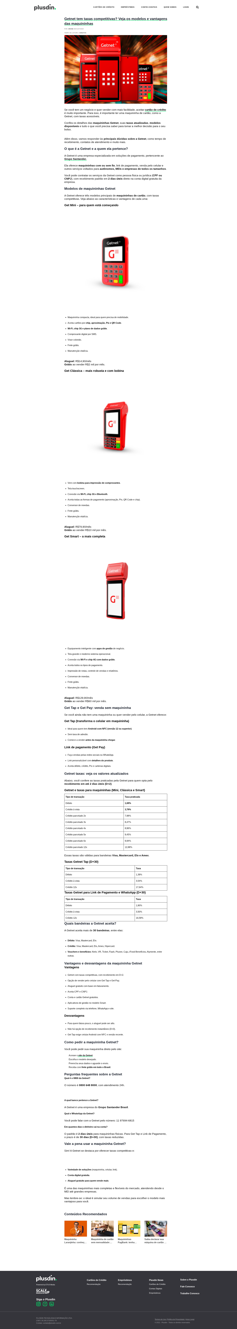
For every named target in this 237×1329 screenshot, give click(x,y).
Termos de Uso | (161, 1319)
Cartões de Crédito (96, 1280)
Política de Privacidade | (176, 1319)
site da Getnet (85, 1055)
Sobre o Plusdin (188, 1280)
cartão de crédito (155, 109)
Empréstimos (125, 1280)
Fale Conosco (187, 1286)
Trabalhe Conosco (189, 1293)
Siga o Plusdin (45, 1299)
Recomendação (94, 1284)
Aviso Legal (190, 1319)
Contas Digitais (155, 1288)
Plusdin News (156, 1280)
